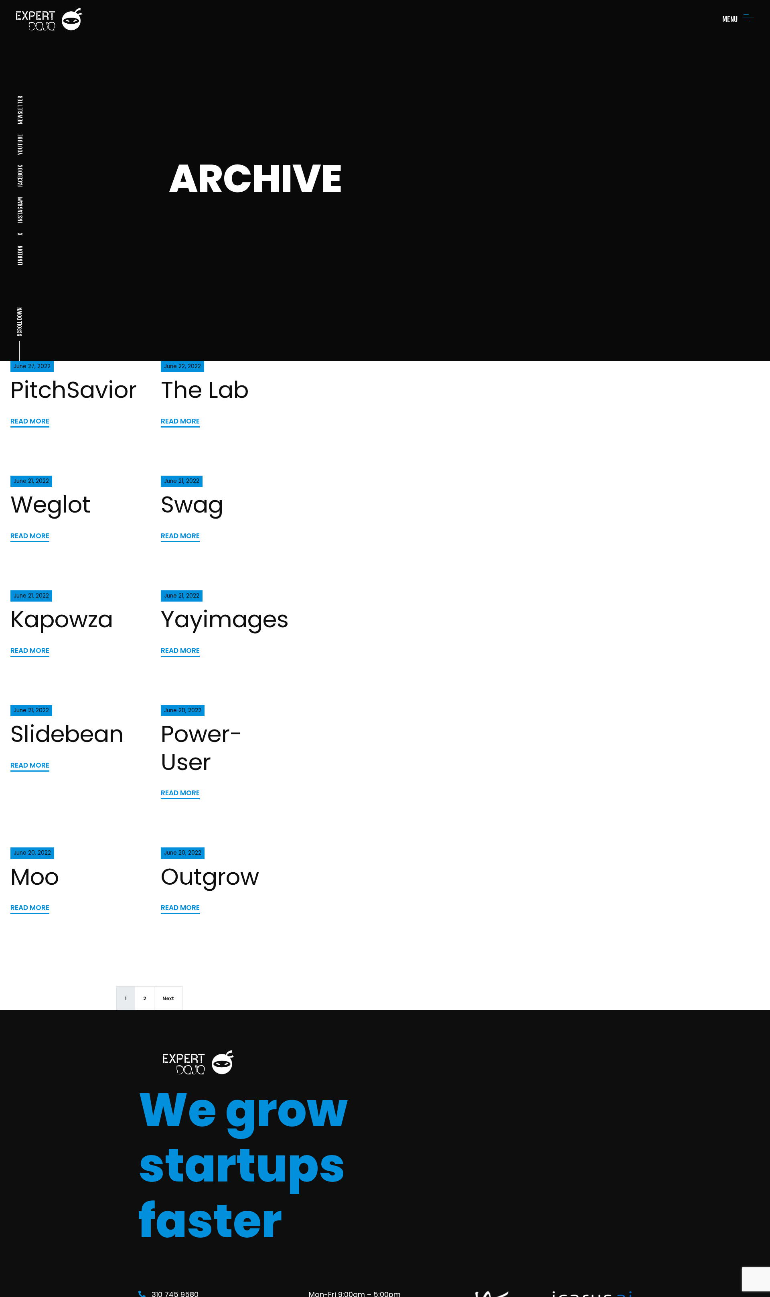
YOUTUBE (19, 144)
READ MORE (29, 421)
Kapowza (61, 619)
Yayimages (225, 619)
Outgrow (210, 877)
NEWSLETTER (19, 110)
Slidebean (67, 734)
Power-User (201, 748)
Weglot (50, 504)
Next (168, 998)
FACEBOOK (19, 176)
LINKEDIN (19, 255)
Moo (34, 877)
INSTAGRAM (19, 210)
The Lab (205, 390)
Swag (192, 504)
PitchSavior (73, 390)
